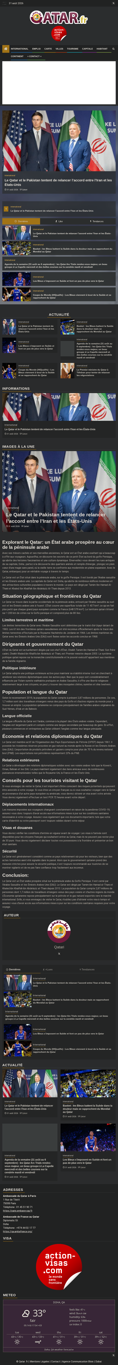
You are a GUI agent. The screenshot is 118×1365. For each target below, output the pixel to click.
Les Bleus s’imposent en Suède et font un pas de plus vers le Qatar (68, 281)
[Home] (6, 49)
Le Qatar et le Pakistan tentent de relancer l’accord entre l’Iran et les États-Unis (52, 211)
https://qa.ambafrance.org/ (17, 1231)
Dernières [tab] (23, 221)
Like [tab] (60, 221)
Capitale (87, 49)
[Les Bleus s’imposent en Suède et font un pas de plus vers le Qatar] (16, 279)
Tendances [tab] (98, 221)
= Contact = (34, 56)
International (19, 49)
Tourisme (72, 49)
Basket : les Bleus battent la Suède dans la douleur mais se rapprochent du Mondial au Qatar (95, 329)
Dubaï (98, 1361)
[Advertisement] (59, 82)
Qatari (24, 190)
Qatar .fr (23, 1361)
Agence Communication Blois (77, 1361)
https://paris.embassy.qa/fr (17, 1210)
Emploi (36, 49)
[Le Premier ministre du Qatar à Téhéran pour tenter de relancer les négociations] (67, 370)
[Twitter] (59, 953)
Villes (59, 49)
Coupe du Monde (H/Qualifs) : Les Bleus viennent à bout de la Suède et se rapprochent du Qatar (36, 372)
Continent (17, 56)
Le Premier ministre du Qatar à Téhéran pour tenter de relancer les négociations (93, 372)
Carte (48, 49)
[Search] (113, 49)
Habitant (102, 49)
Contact (55, 1361)
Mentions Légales (39, 1361)
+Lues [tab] (49, 969)
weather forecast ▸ (59, 1349)
